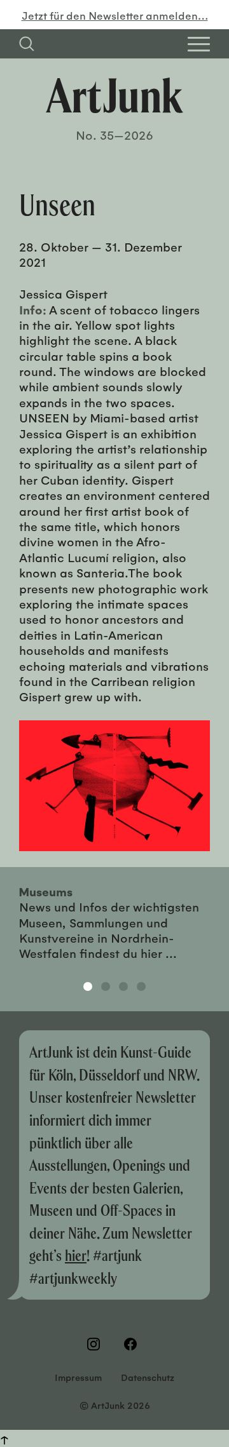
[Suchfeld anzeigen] (26, 43)
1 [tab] (87, 986)
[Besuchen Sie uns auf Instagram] (96, 1344)
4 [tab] (141, 986)
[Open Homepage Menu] (199, 44)
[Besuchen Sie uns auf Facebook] (133, 1344)
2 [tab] (105, 986)
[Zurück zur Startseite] (114, 95)
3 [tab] (123, 986)
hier (76, 1254)
